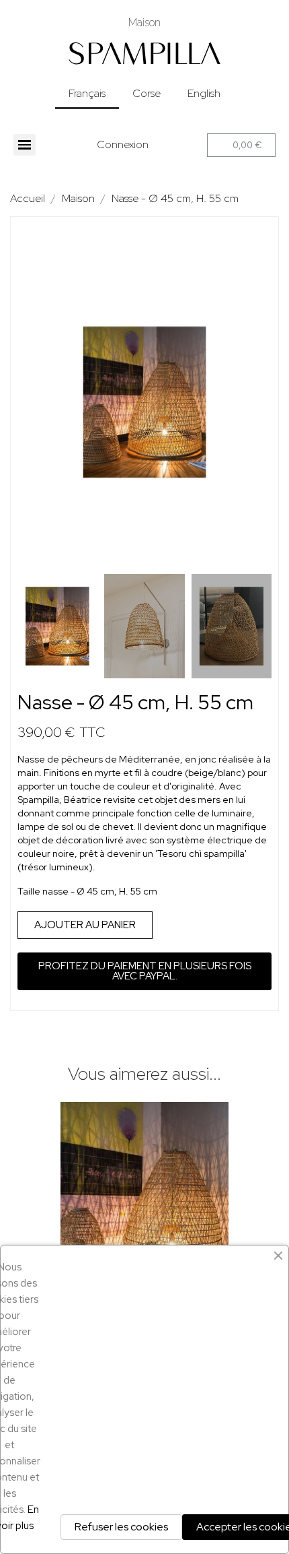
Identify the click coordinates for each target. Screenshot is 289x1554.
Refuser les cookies (121, 1527)
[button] (29, 402)
